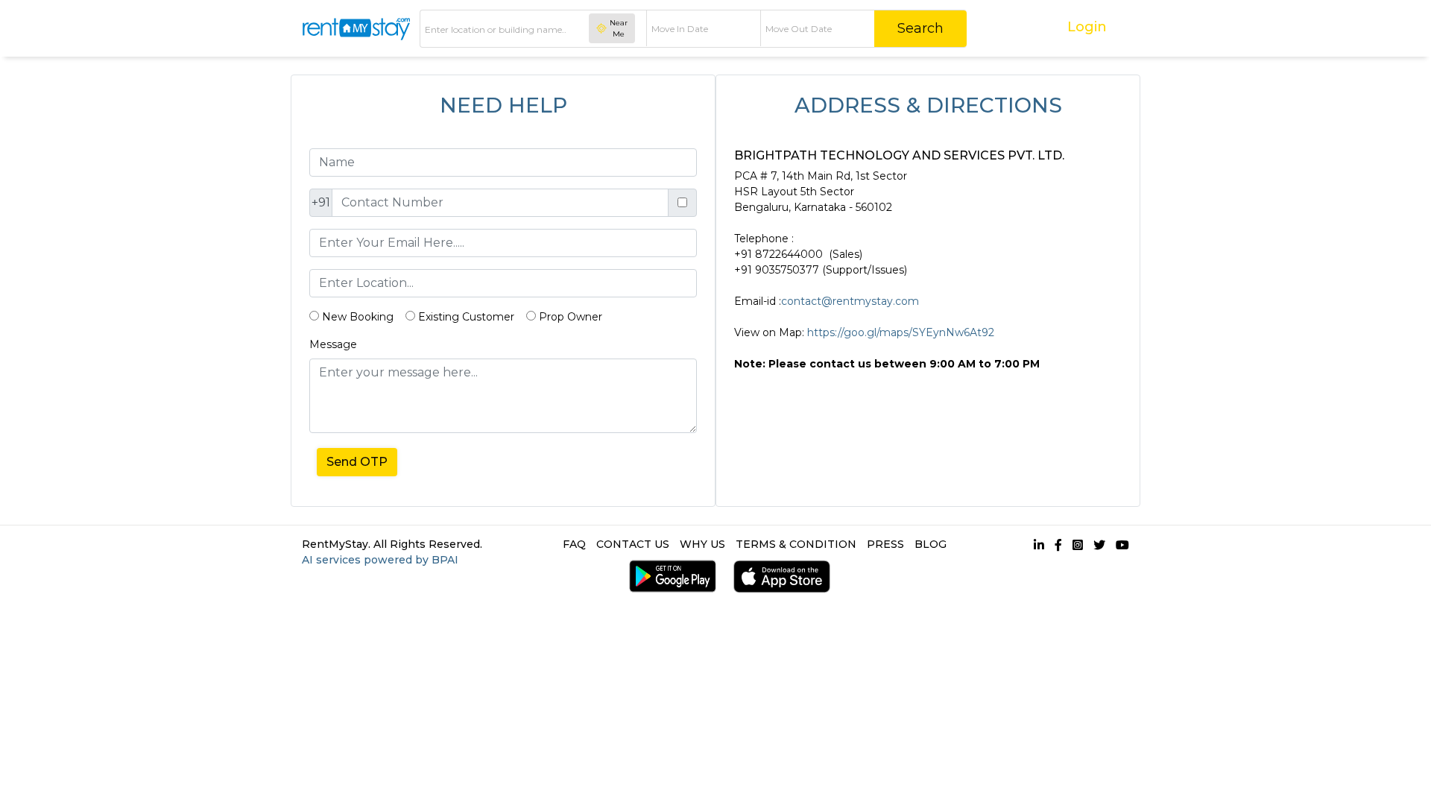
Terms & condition (796, 544)
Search (920, 28)
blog (930, 544)
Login (1087, 27)
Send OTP (357, 462)
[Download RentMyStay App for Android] (669, 576)
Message (333, 344)
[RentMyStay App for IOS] (778, 576)
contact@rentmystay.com (850, 301)
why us (702, 544)
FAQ (574, 544)
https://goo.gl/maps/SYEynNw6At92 (900, 332)
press (885, 544)
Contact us (632, 544)
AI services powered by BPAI (380, 559)
